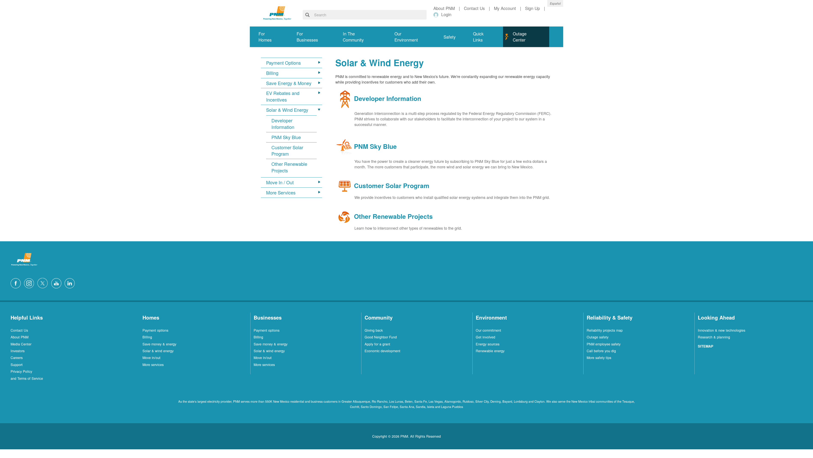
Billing (272, 73)
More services (153, 364)
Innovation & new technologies (721, 330)
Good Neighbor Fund (381, 336)
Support (17, 364)
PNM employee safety (604, 343)
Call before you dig (601, 350)
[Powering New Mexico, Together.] (277, 12)
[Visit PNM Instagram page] (30, 282)
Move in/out (151, 357)
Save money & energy (159, 343)
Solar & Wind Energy (287, 110)
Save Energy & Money (288, 83)
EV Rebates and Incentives (282, 96)
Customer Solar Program (287, 150)
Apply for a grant (377, 343)
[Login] (436, 14)
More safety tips (599, 357)
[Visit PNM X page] (43, 282)
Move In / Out (280, 182)
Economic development (382, 350)
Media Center (21, 343)
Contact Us (19, 330)
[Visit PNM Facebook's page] (17, 282)
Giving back (374, 330)
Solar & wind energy (158, 350)
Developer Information (282, 123)
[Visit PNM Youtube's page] (57, 282)
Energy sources (487, 343)
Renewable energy (490, 350)
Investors (18, 350)
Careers (17, 357)
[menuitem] (269, 37)
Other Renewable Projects (289, 167)
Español (555, 3)
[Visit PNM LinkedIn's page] (71, 282)
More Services (281, 192)
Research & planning (714, 336)
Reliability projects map (605, 330)
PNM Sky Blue (286, 137)
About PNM (19, 336)
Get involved (485, 336)
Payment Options (283, 63)
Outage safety (597, 336)
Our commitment (488, 330)
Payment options (155, 330)
